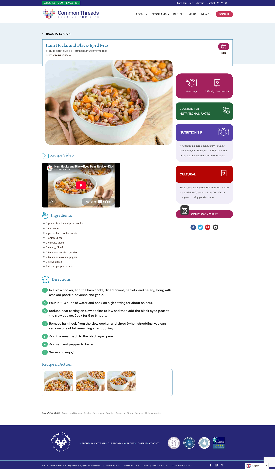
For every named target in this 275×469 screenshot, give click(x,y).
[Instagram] (222, 3)
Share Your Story (185, 3)
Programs (159, 14)
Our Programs (116, 443)
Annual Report (113, 465)
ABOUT (85, 443)
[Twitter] (226, 3)
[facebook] (218, 3)
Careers (200, 3)
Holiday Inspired (153, 413)
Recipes (178, 14)
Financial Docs (131, 465)
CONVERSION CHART (204, 214)
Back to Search (58, 34)
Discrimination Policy (181, 465)
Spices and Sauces (72, 413)
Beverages (98, 413)
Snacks (109, 413)
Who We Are (98, 443)
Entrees (139, 413)
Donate (224, 14)
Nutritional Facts (195, 111)
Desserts (120, 413)
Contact (211, 3)
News (205, 14)
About (140, 14)
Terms (146, 465)
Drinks (87, 413)
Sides (130, 413)
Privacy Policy (159, 465)
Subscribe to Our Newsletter (61, 3)
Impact (193, 14)
